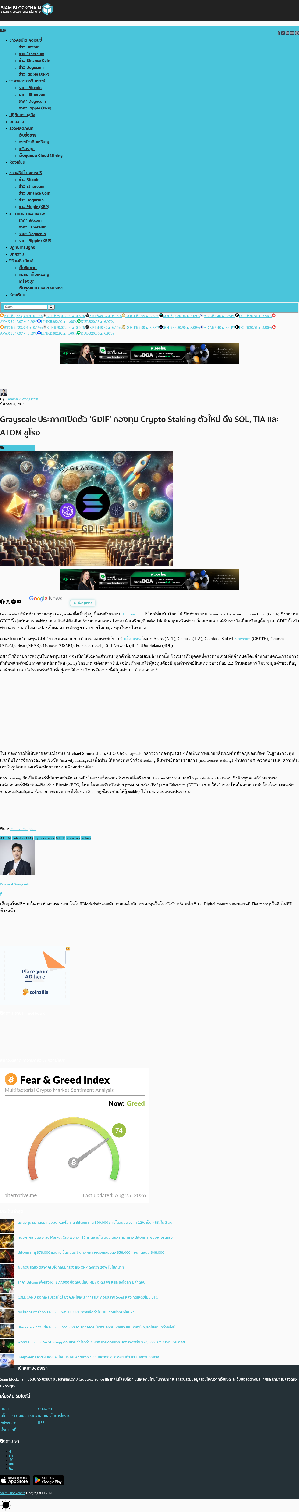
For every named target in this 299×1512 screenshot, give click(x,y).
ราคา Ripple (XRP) (35, 108)
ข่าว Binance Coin (34, 60)
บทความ (16, 121)
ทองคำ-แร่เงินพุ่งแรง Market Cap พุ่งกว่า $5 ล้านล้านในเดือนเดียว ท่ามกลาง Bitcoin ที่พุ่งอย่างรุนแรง (95, 1237)
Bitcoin (129, 614)
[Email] (11, 1468)
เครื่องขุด (27, 148)
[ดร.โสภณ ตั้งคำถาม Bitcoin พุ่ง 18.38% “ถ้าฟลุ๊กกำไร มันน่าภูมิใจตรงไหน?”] (7, 1316)
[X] (8, 603)
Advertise (8, 1423)
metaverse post (23, 828)
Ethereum (242, 638)
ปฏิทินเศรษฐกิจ (22, 115)
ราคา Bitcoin (30, 87)
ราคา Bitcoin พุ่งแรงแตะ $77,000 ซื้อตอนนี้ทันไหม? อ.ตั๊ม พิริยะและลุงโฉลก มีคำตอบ (82, 1282)
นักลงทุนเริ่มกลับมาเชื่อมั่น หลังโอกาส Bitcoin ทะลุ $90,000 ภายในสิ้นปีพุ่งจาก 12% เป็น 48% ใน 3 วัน (95, 1222)
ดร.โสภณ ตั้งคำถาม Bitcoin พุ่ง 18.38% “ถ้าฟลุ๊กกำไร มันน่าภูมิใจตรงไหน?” (76, 1312)
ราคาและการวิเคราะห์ (27, 81)
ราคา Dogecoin (32, 101)
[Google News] (46, 603)
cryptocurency (44, 838)
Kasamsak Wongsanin (21, 399)
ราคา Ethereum (32, 94)
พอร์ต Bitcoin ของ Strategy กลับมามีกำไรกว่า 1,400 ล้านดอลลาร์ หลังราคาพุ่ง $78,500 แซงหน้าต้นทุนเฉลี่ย (101, 1342)
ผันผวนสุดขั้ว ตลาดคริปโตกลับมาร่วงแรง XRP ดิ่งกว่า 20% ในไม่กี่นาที (71, 1267)
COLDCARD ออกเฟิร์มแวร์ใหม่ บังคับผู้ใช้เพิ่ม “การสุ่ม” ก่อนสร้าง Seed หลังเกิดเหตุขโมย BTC (88, 1297)
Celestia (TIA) (22, 838)
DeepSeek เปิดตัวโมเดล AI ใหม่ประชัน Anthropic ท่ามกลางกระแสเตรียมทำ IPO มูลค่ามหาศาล (88, 1357)
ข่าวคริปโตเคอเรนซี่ (25, 40)
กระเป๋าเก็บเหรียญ (34, 142)
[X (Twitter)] (11, 1460)
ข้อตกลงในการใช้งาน (54, 1416)
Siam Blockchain (12, 1493)
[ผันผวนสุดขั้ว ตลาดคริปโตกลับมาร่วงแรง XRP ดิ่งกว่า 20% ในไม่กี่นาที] (7, 1271)
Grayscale (73, 838)
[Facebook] (3, 603)
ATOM (5, 838)
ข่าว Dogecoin (31, 67)
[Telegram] (14, 603)
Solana (86, 838)
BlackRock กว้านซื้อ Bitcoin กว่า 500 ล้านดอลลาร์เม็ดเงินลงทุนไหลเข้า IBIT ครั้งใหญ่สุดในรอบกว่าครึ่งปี (96, 1327)
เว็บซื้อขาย (28, 135)
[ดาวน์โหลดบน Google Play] (48, 1480)
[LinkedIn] (11, 1456)
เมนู (3, 29)
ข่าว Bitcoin (29, 47)
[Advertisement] (149, 711)
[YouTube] (19, 603)
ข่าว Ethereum (31, 54)
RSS (41, 1423)
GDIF (60, 838)
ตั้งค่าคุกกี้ (8, 1430)
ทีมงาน (6, 1409)
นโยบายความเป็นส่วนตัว (19, 1416)
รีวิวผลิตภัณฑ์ (21, 128)
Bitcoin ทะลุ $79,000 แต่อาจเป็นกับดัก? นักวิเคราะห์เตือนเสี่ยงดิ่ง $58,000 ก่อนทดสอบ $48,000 (91, 1252)
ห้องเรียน (17, 162)
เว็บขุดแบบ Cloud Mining (41, 155)
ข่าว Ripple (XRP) (34, 74)
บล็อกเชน (132, 638)
